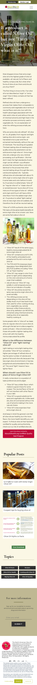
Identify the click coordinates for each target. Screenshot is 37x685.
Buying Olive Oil (26, 22)
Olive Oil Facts (9, 567)
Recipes (27, 567)
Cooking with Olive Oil (27, 572)
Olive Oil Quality (27, 576)
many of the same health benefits (18, 210)
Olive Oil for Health (10, 572)
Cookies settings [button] (9, 681)
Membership (12, 2)
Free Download (18, 547)
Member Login (24, 2)
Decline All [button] (28, 681)
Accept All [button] (18, 681)
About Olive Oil (10, 22)
